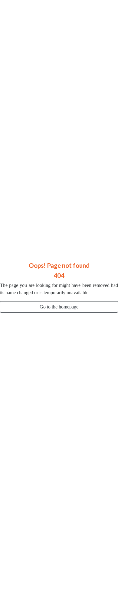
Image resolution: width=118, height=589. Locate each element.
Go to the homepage (59, 306)
